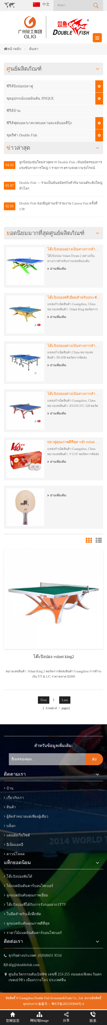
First (44, 700)
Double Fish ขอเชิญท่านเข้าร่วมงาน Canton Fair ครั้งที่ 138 (58, 206)
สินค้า (11, 807)
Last (65, 700)
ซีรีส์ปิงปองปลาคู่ (19, 86)
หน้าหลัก (14, 49)
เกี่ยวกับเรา (15, 798)
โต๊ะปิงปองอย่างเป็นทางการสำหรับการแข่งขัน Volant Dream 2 (74, 249)
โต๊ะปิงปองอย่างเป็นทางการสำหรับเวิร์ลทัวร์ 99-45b (74, 346)
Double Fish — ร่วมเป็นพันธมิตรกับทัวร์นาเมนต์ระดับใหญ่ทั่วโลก (60, 185)
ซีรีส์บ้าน (13, 111)
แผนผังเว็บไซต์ (18, 835)
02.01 (9, 206)
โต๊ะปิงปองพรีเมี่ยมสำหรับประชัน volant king (74, 297)
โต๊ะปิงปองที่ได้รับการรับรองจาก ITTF (36, 905)
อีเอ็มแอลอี (14, 845)
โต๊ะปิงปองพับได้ (19, 876)
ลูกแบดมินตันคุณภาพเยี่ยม (27, 895)
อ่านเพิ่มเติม (58, 268)
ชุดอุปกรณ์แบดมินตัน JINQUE (30, 98)
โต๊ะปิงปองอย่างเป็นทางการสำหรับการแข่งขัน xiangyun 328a (74, 394)
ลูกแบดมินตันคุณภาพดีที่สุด (28, 923)
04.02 (9, 165)
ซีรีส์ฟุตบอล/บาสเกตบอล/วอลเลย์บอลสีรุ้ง (39, 123)
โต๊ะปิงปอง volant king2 (53, 656)
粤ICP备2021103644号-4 (67, 1004)
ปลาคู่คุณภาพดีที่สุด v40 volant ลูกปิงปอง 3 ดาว (74, 442)
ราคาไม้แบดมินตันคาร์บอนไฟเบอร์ (34, 933)
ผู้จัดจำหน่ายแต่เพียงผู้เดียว (27, 816)
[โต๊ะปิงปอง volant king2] (53, 599)
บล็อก (10, 826)
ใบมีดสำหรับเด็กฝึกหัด (23, 914)
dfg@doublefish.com (24, 965)
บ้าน (10, 788)
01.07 (9, 186)
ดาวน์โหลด (15, 854)
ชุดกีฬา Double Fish (21, 135)
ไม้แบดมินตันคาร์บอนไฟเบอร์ (29, 886)
